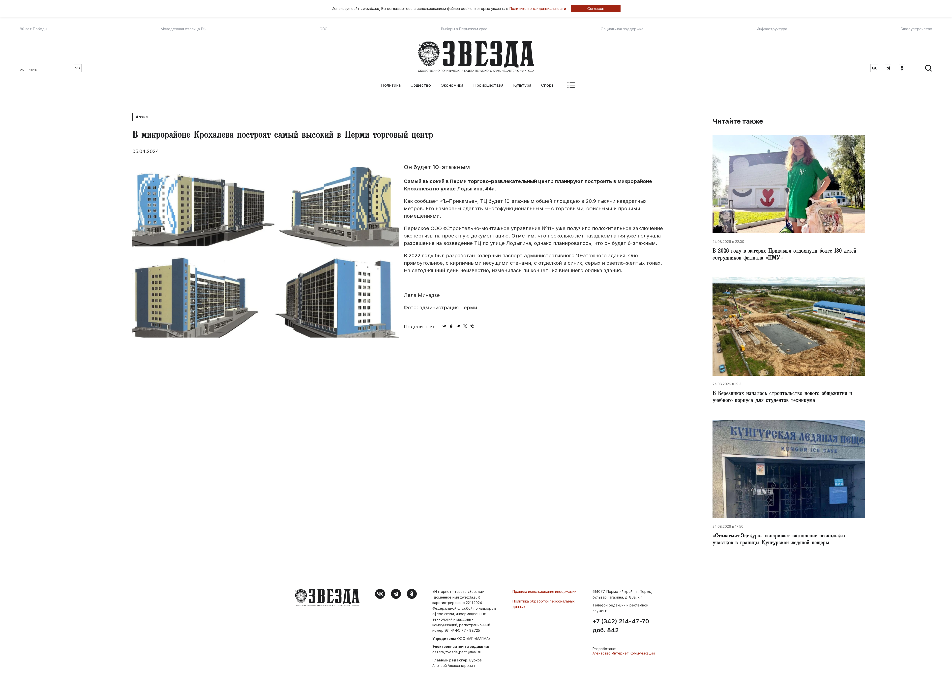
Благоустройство (916, 29)
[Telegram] (458, 326)
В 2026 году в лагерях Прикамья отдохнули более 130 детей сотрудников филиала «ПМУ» (784, 255)
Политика (391, 85)
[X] (465, 326)
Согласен (595, 8)
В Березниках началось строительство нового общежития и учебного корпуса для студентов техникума (782, 397)
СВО (323, 29)
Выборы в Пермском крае (464, 29)
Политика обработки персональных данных (543, 604)
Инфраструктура (771, 29)
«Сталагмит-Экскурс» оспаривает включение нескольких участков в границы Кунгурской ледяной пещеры (779, 540)
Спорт (547, 85)
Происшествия (488, 85)
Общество (421, 85)
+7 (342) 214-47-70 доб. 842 (621, 625)
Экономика (452, 85)
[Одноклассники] (451, 326)
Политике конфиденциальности (537, 8)
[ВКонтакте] (444, 326)
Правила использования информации (544, 591)
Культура (522, 85)
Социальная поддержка (622, 29)
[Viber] (472, 326)
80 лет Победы (33, 29)
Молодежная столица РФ (183, 29)
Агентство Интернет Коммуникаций (624, 653)
